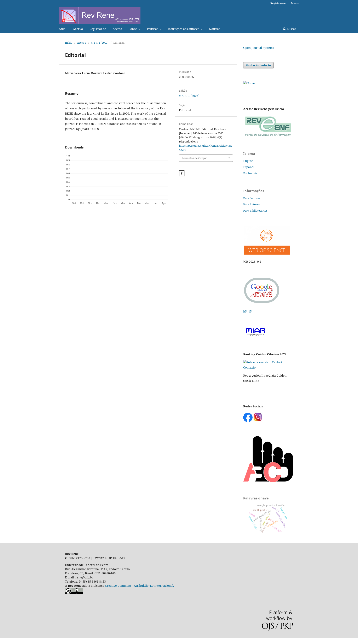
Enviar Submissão (258, 65)
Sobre (133, 29)
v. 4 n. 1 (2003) (100, 42)
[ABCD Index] (268, 481)
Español (248, 167)
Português (250, 173)
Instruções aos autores (184, 29)
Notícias (214, 29)
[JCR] (266, 253)
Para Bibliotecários (255, 210)
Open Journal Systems (258, 48)
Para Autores (251, 204)
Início (68, 42)
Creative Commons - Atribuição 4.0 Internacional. (139, 586)
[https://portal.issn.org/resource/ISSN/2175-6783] (249, 83)
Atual (62, 29)
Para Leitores (251, 198)
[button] (181, 173)
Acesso (117, 29)
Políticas (153, 29)
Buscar (291, 29)
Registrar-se (98, 29)
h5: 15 (248, 311)
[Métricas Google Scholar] (262, 303)
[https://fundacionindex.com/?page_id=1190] (268, 367)
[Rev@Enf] (268, 136)
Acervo (78, 29)
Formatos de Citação (194, 158)
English (248, 161)
